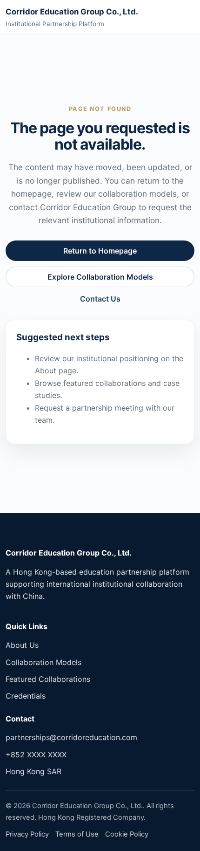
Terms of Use (77, 834)
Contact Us (100, 298)
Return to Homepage (100, 250)
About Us (22, 645)
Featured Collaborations (48, 679)
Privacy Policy (27, 834)
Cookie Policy (126, 834)
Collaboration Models (43, 662)
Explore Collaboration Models (100, 276)
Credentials (26, 695)
